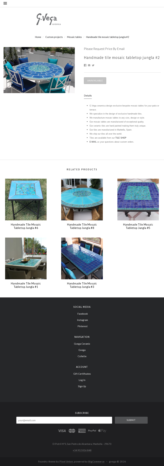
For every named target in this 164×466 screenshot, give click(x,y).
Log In (82, 380)
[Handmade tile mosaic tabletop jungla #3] (82, 258)
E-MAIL (93, 142)
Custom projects (54, 36)
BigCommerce (96, 461)
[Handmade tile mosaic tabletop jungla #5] (138, 199)
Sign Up (82, 386)
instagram (82, 319)
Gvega (82, 349)
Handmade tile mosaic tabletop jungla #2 (107, 36)
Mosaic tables (74, 36)
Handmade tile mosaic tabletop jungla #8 (82, 226)
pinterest (83, 326)
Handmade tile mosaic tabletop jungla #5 (138, 226)
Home (38, 36)
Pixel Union (66, 461)
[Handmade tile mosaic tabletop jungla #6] (26, 199)
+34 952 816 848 (82, 450)
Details (88, 95)
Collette (82, 356)
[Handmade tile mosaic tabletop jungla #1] (26, 258)
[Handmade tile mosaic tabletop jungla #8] (82, 199)
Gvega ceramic (82, 343)
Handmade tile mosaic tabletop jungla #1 (26, 285)
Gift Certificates (82, 373)
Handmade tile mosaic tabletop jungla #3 (82, 285)
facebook (82, 313)
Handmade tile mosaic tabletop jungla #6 (26, 226)
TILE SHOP (120, 138)
